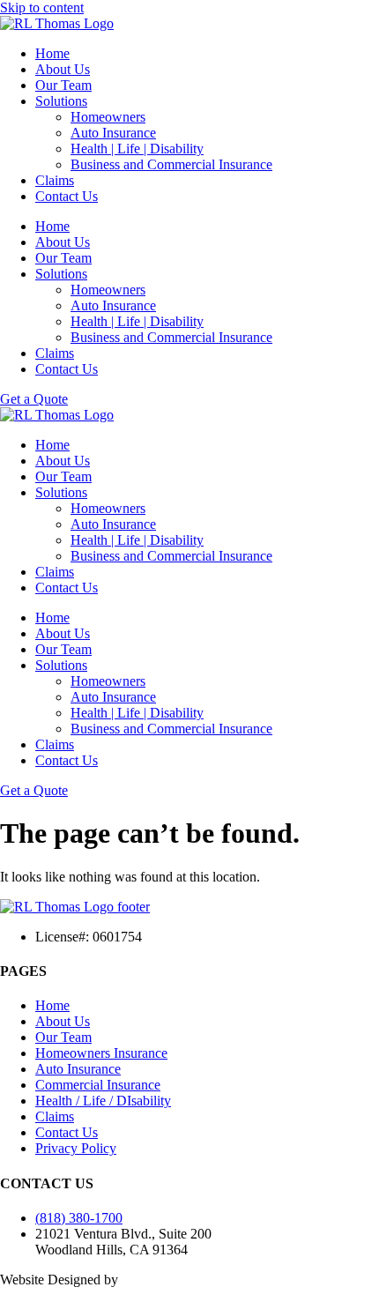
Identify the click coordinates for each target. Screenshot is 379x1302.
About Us (62, 69)
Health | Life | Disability (137, 148)
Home (52, 53)
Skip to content (42, 7)
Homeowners (108, 116)
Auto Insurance (113, 132)
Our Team (63, 85)
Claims (54, 180)
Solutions (61, 100)
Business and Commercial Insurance (171, 164)
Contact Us (66, 196)
